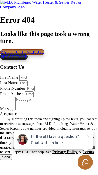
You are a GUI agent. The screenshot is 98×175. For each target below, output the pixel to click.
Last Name (9, 83)
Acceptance (8, 114)
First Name (9, 77)
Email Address (12, 94)
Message (7, 109)
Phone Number (13, 88)
